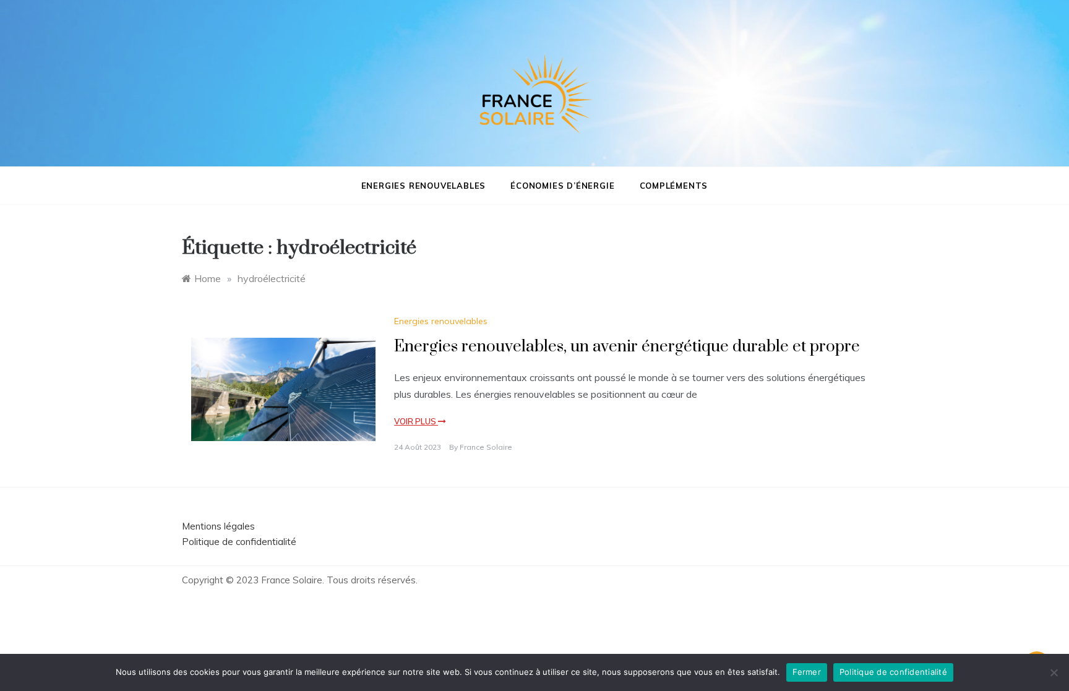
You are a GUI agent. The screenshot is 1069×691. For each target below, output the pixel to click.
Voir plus (416, 421)
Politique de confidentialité (239, 541)
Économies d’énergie (562, 186)
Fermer (806, 672)
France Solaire (486, 447)
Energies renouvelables (423, 186)
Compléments (674, 186)
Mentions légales (218, 526)
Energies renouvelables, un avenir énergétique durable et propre (627, 347)
